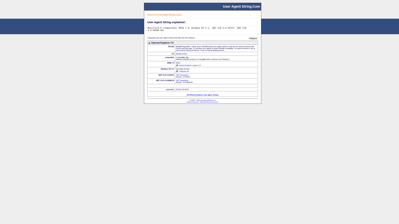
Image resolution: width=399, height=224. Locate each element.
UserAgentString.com (208, 100)
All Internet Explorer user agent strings (203, 95)
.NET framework (182, 75)
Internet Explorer (185, 65)
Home (149, 15)
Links (178, 15)
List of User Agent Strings (164, 15)
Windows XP (184, 71)
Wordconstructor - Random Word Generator (202, 102)
